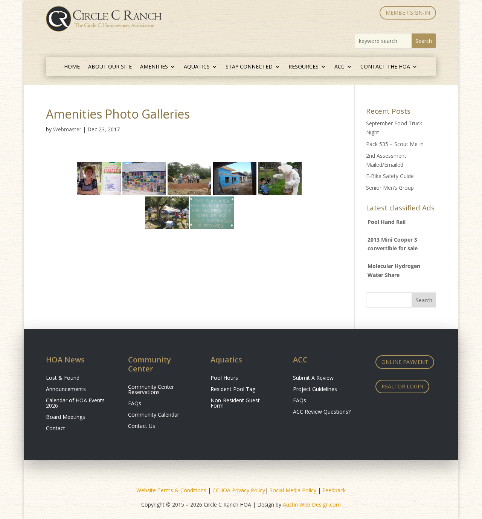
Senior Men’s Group (390, 187)
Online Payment (404, 361)
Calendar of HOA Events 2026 (75, 403)
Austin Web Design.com (312, 504)
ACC (339, 67)
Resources (303, 67)
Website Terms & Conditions (171, 490)
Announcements (66, 390)
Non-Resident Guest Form (235, 403)
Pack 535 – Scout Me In (395, 144)
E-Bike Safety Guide (390, 176)
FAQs (134, 404)
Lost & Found (62, 378)
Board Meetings (65, 417)
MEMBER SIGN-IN (408, 12)
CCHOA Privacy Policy (238, 490)
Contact (55, 429)
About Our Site (110, 67)
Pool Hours (224, 378)
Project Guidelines (315, 390)
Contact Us (141, 426)
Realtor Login (402, 386)
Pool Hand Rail (387, 221)
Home (72, 67)
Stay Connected (249, 67)
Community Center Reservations (151, 390)
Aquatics (197, 67)
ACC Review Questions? (322, 412)
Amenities (154, 67)
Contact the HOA (385, 67)
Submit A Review (313, 378)
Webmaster (67, 129)
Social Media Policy (293, 490)
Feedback (334, 490)
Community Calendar (153, 415)
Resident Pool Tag (232, 390)
